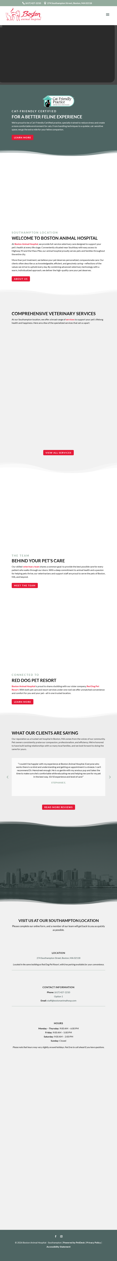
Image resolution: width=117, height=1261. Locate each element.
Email (19, 1074)
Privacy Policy (93, 1242)
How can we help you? (28, 1097)
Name (19, 1059)
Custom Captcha (25, 1121)
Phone (19, 1085)
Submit (22, 1144)
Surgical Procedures (58, 428)
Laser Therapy (58, 387)
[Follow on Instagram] (61, 1236)
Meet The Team (25, 585)
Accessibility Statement (58, 1246)
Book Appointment (28, 872)
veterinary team (31, 566)
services (70, 319)
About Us (21, 278)
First (18, 1068)
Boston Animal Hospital (26, 244)
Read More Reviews (58, 807)
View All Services (58, 452)
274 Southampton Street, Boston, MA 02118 (69, 3)
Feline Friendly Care (58, 349)
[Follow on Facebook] (55, 1236)
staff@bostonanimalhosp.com (61, 1000)
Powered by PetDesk (74, 1242)
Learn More (22, 137)
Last (61, 1068)
